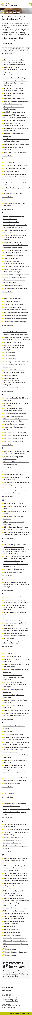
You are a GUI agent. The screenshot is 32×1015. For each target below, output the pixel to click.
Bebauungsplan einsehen (11, 171)
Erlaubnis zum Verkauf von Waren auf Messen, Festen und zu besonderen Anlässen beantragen (14, 280)
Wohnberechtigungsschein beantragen (15, 941)
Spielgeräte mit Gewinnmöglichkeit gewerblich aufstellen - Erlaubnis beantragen (14, 768)
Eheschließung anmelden (11, 222)
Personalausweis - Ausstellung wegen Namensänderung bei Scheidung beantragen (15, 607)
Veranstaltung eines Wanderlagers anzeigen (16, 829)
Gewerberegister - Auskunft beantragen (15, 362)
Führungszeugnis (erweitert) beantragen (15, 319)
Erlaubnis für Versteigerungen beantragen (16, 275)
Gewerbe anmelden (9, 356)
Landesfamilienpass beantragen (13, 474)
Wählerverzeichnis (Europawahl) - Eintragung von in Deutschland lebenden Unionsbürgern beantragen (16, 901)
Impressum (11, 1013)
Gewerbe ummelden (9, 359)
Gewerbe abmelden (9, 353)
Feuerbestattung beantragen (12, 298)
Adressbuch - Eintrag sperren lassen (14, 99)
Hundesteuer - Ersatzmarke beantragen (15, 435)
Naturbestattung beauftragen (12, 572)
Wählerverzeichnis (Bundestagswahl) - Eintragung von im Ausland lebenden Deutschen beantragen (15, 868)
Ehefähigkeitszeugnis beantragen (13, 216)
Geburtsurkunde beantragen (12, 342)
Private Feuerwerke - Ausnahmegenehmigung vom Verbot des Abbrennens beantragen (16, 641)
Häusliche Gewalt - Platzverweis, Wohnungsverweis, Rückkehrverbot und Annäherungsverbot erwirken (15, 419)
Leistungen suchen (7, 53)
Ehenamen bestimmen (10, 219)
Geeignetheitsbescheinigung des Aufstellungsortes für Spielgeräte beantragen (13, 348)
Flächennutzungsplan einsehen (13, 304)
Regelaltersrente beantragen (12, 656)
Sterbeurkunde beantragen (11, 783)
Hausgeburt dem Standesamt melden (15, 414)
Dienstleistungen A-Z (23, 16)
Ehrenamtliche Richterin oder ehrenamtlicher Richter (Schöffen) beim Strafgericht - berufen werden (15, 245)
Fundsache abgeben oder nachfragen (15, 322)
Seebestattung (7, 731)
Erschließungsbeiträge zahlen (12, 285)
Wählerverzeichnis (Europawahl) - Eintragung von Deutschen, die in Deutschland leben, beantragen (13, 893)
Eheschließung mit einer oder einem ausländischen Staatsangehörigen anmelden (14, 238)
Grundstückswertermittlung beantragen (15, 388)
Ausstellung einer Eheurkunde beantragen (16, 144)
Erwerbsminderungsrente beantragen (15, 288)
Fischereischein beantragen (11, 301)
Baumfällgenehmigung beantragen (14, 168)
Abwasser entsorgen (9, 75)
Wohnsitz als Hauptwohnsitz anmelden (15, 952)
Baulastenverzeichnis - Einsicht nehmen (15, 165)
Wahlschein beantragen (10, 930)
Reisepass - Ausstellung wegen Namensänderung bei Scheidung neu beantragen (14, 685)
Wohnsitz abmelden (9, 949)
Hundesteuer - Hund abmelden (13, 438)
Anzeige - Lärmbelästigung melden (14, 120)
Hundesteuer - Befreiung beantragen (14, 432)
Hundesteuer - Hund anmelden (13, 441)
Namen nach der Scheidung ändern (14, 569)
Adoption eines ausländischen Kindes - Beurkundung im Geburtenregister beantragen (15, 83)
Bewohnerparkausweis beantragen (14, 180)
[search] (21, 53)
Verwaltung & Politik (10, 16)
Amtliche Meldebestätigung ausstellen (15, 112)
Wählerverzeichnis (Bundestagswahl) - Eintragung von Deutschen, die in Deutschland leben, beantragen (15, 861)
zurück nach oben (7, 156)
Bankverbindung (8, 162)
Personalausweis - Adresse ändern (13, 597)
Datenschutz (18, 1013)
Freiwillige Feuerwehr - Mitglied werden (15, 313)
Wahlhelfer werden (9, 927)
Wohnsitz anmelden (9, 955)
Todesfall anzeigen (9, 793)
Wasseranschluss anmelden (11, 933)
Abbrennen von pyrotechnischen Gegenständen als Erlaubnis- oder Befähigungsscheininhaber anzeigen (14, 62)
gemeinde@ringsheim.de (10, 998)
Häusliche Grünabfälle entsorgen (13, 424)
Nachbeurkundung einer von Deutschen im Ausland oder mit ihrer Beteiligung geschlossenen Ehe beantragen (16, 559)
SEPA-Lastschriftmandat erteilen (13, 734)
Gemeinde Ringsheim (12, 1001)
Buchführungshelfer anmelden (12, 193)
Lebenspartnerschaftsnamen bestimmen (15, 488)
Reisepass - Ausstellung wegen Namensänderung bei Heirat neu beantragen (13, 677)
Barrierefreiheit (27, 1013)
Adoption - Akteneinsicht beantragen (14, 78)
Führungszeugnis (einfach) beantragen (15, 316)
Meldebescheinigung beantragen (13, 503)
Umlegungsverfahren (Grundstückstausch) (16, 809)
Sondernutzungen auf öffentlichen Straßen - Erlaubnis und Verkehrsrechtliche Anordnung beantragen (16, 750)
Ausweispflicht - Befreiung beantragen (15, 152)
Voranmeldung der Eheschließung (13, 838)
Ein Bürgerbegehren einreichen (13, 255)
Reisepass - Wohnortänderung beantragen (16, 710)
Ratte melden (7, 653)
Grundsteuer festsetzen (10, 375)
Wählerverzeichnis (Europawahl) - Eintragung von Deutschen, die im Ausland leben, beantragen (16, 886)
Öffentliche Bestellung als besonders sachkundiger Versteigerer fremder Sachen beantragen (16, 585)
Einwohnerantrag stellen (11, 258)
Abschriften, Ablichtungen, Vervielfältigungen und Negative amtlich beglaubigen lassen (15, 70)
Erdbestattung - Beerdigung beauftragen (16, 266)
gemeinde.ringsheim (12, 999)
